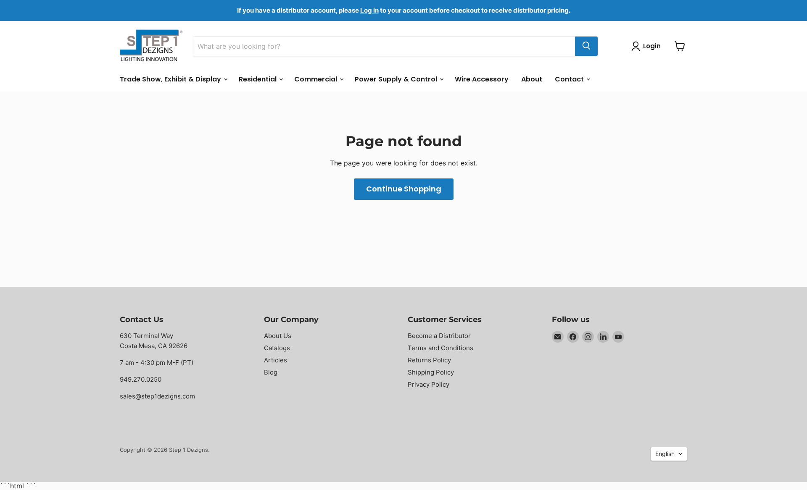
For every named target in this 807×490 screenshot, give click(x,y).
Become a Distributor (439, 336)
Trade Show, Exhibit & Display (171, 79)
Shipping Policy (431, 372)
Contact (570, 79)
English (665, 453)
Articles (275, 360)
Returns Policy (429, 360)
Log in (369, 10)
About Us (277, 336)
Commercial (316, 79)
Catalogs (277, 348)
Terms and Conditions (440, 348)
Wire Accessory (482, 79)
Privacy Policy (428, 384)
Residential (258, 79)
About (531, 79)
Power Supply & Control (397, 79)
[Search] (586, 45)
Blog (270, 372)
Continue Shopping (403, 188)
